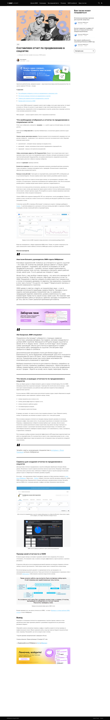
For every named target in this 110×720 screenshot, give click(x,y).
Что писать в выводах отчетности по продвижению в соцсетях (34, 96)
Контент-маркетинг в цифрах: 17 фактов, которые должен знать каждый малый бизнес (83, 29)
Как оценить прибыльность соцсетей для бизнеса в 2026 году (84, 40)
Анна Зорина (23, 59)
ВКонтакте (44, 643)
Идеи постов (82, 3)
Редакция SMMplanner (83, 22)
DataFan (18, 206)
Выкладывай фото (53, 3)
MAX (38, 643)
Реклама (63, 3)
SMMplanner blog (11, 718)
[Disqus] (43, 693)
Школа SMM (34, 3)
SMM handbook (72, 3)
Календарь (43, 3)
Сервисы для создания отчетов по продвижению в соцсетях (33, 98)
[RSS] (101, 3)
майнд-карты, (25, 574)
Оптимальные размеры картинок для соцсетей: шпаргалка (84, 18)
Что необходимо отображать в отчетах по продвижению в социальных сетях (37, 93)
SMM (18, 44)
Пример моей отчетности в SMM (26, 101)
